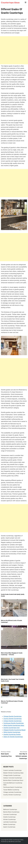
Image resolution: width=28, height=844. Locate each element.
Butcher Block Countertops (11, 812)
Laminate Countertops (10, 822)
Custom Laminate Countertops (12, 770)
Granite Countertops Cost (12, 727)
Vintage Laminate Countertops (12, 792)
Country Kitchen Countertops (12, 794)
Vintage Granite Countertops (12, 716)
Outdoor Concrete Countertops (12, 778)
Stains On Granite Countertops (13, 736)
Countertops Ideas (10, 2)
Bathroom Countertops (10, 809)
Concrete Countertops (10, 814)
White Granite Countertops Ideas (14, 725)
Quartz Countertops (9, 827)
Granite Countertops (9, 817)
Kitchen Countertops (9, 819)
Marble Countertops (9, 824)
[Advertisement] (14, 50)
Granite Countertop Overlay (12, 734)
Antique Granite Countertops (12, 721)
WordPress (11, 841)
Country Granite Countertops (13, 718)
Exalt (19, 841)
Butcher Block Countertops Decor (13, 780)
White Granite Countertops (12, 732)
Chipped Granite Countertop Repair (15, 730)
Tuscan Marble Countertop (11, 789)
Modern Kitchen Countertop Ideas (13, 773)
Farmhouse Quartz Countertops (12, 787)
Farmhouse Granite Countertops (14, 723)
